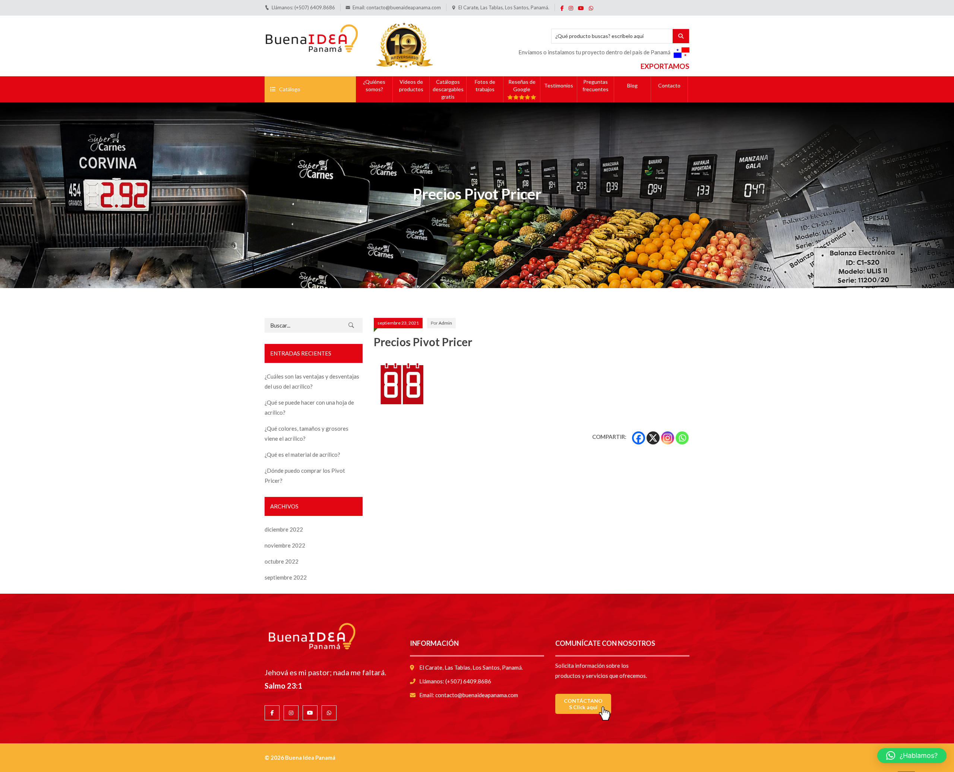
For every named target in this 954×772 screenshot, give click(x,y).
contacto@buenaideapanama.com (403, 7)
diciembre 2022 (284, 529)
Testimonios (558, 85)
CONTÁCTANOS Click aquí (583, 704)
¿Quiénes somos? (374, 85)
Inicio (471, 214)
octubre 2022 (281, 561)
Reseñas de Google (522, 85)
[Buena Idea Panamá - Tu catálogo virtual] (311, 37)
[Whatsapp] (682, 437)
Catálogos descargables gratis (448, 89)
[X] (653, 437)
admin (445, 323)
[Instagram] (667, 437)
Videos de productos (411, 85)
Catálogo (289, 89)
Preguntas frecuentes (595, 85)
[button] (912, 755)
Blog (632, 85)
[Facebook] (638, 437)
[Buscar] (351, 325)
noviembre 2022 (285, 545)
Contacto (669, 85)
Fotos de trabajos (485, 85)
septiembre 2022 (286, 577)
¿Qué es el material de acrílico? (302, 454)
